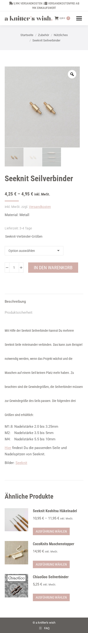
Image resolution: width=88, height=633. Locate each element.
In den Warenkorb (53, 267)
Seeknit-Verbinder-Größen (23, 236)
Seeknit (21, 463)
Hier (8, 448)
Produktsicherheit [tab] (18, 312)
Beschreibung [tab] (15, 301)
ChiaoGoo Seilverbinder (51, 577)
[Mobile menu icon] (79, 18)
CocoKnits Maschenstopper (53, 544)
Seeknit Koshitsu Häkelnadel (55, 511)
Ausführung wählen (51, 531)
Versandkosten (40, 207)
